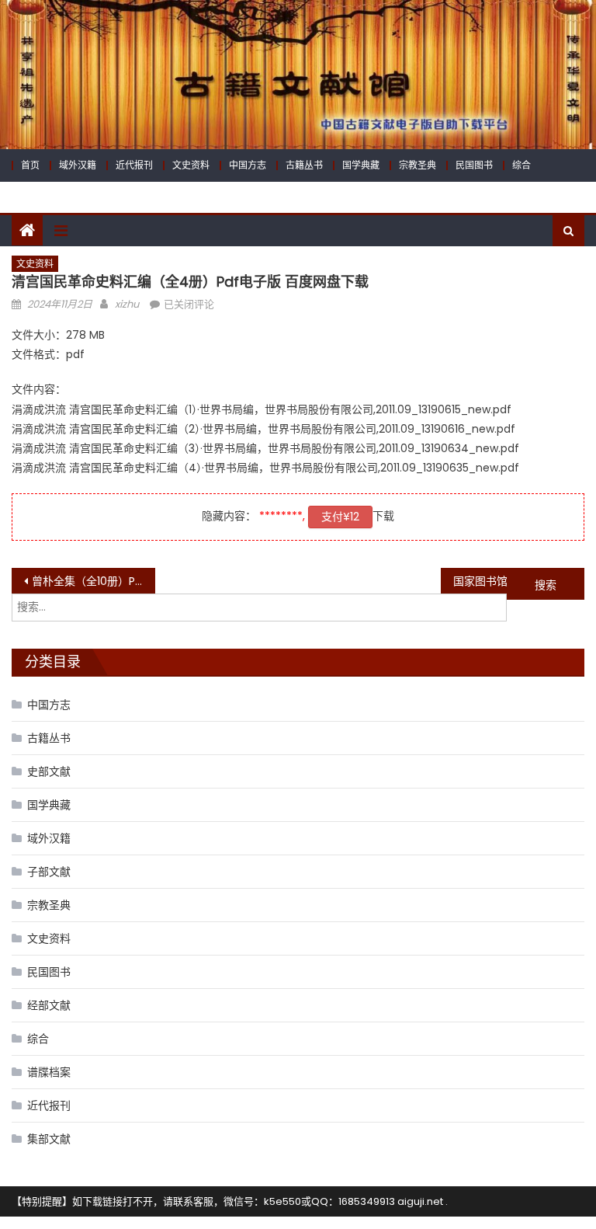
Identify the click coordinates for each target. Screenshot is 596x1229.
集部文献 (49, 1139)
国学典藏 (360, 165)
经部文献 (49, 1005)
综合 (521, 165)
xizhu (127, 304)
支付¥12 (340, 516)
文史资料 (191, 165)
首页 (30, 165)
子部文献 (49, 871)
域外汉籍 (77, 165)
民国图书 (474, 165)
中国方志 (247, 165)
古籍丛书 (304, 165)
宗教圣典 (417, 165)
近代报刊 (134, 165)
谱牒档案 (49, 1072)
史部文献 (49, 771)
